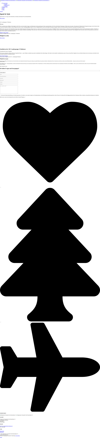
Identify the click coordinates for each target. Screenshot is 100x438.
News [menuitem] (3, 8)
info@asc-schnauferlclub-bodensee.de (6, 426)
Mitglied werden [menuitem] (5, 6)
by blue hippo (17, 435)
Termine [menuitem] (3, 7)
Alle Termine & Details (4, 55)
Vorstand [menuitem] (5, 4)
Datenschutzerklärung (8, 95)
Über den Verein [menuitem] (5, 3)
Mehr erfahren (2, 18)
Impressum (2, 432)
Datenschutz (2, 431)
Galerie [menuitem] (3, 9)
